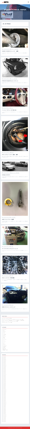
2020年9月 (4, 383)
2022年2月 (4, 379)
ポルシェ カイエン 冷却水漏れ (8, 277)
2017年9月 (4, 417)
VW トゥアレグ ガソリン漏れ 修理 (10, 154)
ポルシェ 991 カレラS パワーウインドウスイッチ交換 (10, 321)
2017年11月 (4, 415)
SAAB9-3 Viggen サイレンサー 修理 (10, 51)
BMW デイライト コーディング (8, 307)
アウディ (4, 332)
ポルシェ (4, 343)
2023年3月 (4, 371)
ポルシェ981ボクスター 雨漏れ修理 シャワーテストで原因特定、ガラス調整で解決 (13, 320)
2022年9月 (4, 375)
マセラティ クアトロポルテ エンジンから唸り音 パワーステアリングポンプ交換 (13, 319)
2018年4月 (4, 410)
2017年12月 (4, 414)
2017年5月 (4, 421)
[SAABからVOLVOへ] (15, 166)
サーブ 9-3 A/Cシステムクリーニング (10, 248)
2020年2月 (4, 387)
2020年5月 (4, 384)
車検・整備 (15, 78)
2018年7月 (4, 407)
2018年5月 (4, 409)
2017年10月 (4, 416)
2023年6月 (4, 368)
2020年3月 (4, 386)
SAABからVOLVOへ (6, 174)
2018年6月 (4, 408)
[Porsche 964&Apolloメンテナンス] (15, 67)
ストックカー (12, 78)
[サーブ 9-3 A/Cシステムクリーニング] (15, 235)
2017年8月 (4, 418)
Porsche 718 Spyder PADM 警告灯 (7, 318)
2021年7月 (4, 382)
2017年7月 (4, 419)
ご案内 (11, 172)
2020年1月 (4, 388)
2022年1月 (4, 380)
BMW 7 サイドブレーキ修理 (8, 219)
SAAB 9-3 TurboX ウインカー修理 (7, 322)
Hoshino (8, 246)
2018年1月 (4, 413)
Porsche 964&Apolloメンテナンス (10, 80)
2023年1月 (4, 373)
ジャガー (4, 338)
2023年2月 (4, 372)
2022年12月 (4, 374)
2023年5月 (4, 369)
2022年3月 (4, 378)
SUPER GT (4, 331)
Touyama (9, 78)
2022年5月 (4, 376)
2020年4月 (4, 385)
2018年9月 (4, 405)
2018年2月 (4, 412)
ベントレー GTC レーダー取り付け (9, 110)
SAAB (3, 330)
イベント (4, 333)
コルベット (4, 336)
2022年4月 (4, 377)
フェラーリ (4, 341)
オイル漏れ (4, 334)
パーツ (11, 217)
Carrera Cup (4, 329)
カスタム (4, 335)
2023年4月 (4, 370)
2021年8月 (4, 381)
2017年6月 (4, 420)
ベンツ (4, 342)
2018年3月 (4, 411)
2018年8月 (4, 406)
